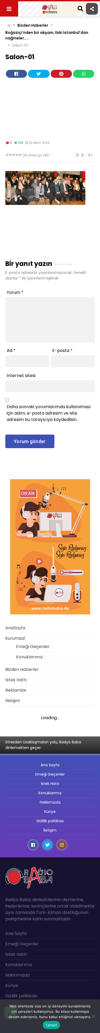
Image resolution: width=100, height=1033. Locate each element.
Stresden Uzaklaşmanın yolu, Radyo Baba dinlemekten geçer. (43, 744)
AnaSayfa (15, 628)
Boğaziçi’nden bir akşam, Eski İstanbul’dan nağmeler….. (46, 35)
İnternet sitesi (21, 375)
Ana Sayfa (50, 765)
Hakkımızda (50, 802)
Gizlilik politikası (50, 821)
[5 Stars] (20, 154)
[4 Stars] (17, 154)
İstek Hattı (16, 680)
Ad (11, 350)
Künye (50, 811)
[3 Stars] (13, 154)
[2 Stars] (10, 154)
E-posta (62, 350)
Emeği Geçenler (33, 646)
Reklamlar (16, 690)
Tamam (51, 1025)
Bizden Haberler (32, 25)
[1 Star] (7, 154)
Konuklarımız (29, 657)
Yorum (15, 292)
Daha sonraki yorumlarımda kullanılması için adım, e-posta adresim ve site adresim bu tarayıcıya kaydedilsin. (49, 413)
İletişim (12, 701)
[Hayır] (93, 1016)
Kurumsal (15, 638)
